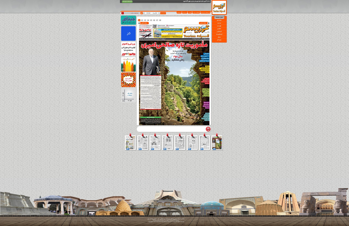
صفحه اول (219, 20)
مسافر (219, 37)
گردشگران (219, 31)
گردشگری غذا (219, 34)
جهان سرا (219, 26)
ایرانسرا (219, 23)
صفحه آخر (219, 40)
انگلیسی (219, 28)
